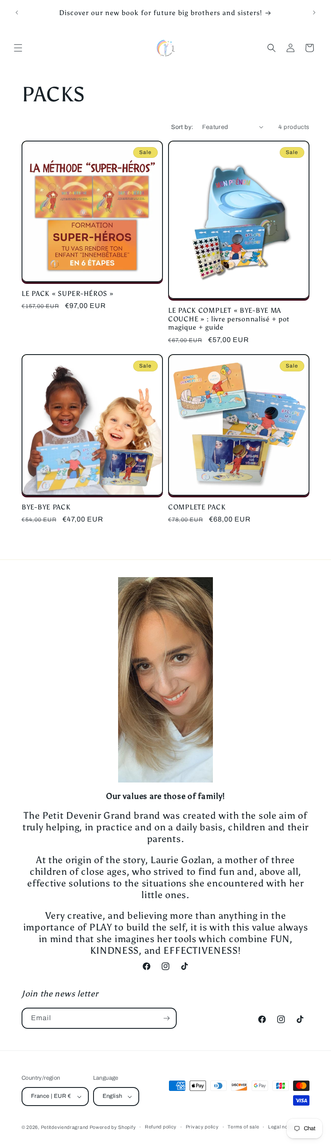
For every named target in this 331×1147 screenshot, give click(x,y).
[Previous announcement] (16, 12)
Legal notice (282, 1126)
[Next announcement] (314, 12)
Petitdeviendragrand (65, 1127)
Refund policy (161, 1126)
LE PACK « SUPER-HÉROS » (68, 293)
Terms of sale (243, 1126)
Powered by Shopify (113, 1127)
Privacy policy (202, 1126)
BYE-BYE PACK (46, 507)
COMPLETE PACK (196, 507)
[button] (18, 47)
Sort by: (182, 127)
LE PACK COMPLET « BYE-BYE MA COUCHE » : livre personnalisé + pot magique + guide (229, 318)
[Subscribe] (166, 1018)
